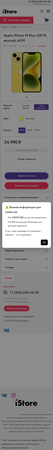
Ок (44, 242)
